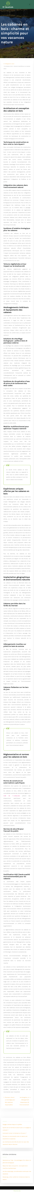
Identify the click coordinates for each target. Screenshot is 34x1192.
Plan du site (17, 1191)
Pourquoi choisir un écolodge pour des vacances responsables (10, 1101)
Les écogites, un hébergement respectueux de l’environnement (24, 1101)
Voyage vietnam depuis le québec (12, 1124)
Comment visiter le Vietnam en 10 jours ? (14, 1133)
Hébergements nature (9, 63)
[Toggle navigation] (30, 4)
